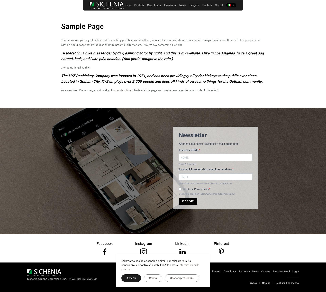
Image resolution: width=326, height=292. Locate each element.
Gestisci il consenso (287, 283)
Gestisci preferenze (182, 278)
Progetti (194, 5)
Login (295, 271)
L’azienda (244, 271)
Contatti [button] (207, 5)
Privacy (253, 283)
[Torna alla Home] (107, 5)
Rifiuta (153, 278)
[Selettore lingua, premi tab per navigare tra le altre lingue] (231, 5)
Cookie (266, 283)
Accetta (131, 278)
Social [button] (219, 5)
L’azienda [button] (170, 5)
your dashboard (123, 90)
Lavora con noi (281, 271)
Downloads (154, 5)
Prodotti (139, 5)
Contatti (265, 271)
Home (127, 5)
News (182, 5)
